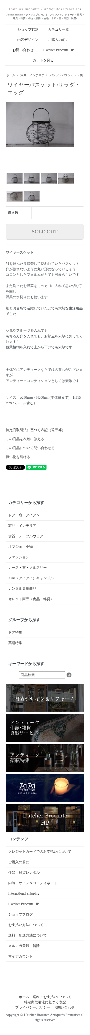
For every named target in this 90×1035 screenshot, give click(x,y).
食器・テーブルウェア (25, 536)
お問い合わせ (23, 50)
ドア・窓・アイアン (24, 515)
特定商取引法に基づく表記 (45, 1002)
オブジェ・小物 (20, 547)
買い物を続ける (18, 457)
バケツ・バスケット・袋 (66, 75)
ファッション (18, 557)
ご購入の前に (58, 40)
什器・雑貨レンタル (24, 872)
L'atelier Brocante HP (58, 50)
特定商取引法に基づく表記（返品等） (35, 430)
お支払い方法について (25, 925)
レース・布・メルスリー (27, 567)
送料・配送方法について (27, 935)
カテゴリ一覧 (58, 29)
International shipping (23, 893)
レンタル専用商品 (22, 588)
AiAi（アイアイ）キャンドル (31, 578)
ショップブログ (20, 914)
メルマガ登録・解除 (24, 946)
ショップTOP (28, 29)
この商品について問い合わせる (30, 448)
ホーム (10, 75)
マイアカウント (20, 956)
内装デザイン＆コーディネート (32, 883)
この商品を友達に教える (25, 439)
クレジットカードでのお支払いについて (39, 851)
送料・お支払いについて (52, 997)
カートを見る (43, 60)
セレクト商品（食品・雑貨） (31, 599)
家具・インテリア (32, 75)
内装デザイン (27, 40)
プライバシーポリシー (32, 1007)
